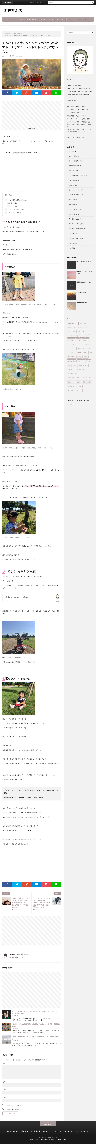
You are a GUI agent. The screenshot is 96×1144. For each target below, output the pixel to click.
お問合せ (42, 19)
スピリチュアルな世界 (75, 228)
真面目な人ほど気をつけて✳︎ (84, 282)
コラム (71, 151)
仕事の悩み (72, 243)
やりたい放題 (71, 331)
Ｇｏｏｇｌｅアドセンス (75, 390)
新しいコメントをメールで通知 (11, 1105)
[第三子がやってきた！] (71, 306)
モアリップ (81, 348)
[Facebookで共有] (7, 92)
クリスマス (71, 340)
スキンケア (86, 340)
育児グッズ (71, 382)
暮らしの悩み (73, 199)
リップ (88, 348)
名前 (4, 1082)
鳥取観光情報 (73, 204)
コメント (5, 1063)
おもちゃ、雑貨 (78, 327)
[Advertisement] (31, 114)
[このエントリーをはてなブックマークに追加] (36, 92)
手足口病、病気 (83, 365)
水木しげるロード (74, 209)
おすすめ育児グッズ (75, 161)
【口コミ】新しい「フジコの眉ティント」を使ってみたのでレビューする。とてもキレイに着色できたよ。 (20, 902)
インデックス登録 (73, 336)
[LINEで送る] (56, 92)
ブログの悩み (73, 156)
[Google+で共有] (27, 92)
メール (4, 1089)
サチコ (78, 340)
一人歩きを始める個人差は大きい (16, 200)
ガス (87, 336)
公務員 (85, 357)
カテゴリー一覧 (53, 19)
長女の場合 (13, 203)
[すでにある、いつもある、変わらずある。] (71, 275)
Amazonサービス (73, 323)
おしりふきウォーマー (86, 323)
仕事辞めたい (71, 357)
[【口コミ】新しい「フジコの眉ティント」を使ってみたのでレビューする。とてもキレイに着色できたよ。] (6, 901)
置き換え (88, 378)
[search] (92, 2)
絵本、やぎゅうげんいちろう (76, 378)
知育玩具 (70, 373)
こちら (82, 137)
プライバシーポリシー (80, 19)
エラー (82, 336)
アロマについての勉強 (75, 224)
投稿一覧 (26, 954)
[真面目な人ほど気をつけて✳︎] (71, 285)
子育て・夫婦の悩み (17, 55)
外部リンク (81, 361)
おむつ (70, 327)
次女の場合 (13, 206)
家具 (69, 365)
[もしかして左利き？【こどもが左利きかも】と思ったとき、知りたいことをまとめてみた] (6, 1014)
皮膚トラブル (82, 369)
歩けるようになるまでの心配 (15, 209)
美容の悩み (72, 170)
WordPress (61, 1139)
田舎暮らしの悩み (74, 219)
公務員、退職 (71, 361)
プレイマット (71, 348)
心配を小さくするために (13, 212)
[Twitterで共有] (17, 92)
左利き (75, 365)
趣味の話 (71, 185)
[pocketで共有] (46, 92)
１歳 (80, 386)
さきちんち (53, 1137)
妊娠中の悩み (73, 180)
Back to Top (47, 1124)
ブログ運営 (86, 344)
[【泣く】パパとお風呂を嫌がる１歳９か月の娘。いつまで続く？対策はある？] (6, 1027)
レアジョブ (71, 352)
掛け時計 (70, 369)
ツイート (69, 404)
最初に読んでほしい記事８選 (27, 19)
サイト (4, 1097)
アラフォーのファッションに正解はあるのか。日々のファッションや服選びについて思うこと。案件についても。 (41, 902)
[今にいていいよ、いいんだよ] (71, 265)
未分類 (71, 248)
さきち (87, 327)
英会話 (78, 382)
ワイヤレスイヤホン (82, 352)
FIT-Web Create (43, 1139)
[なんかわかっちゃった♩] (71, 295)
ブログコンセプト (9, 19)
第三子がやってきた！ (82, 302)
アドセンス (81, 331)
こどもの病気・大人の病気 (77, 175)
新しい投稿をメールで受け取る (11, 1109)
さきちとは (72, 233)
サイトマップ (66, 19)
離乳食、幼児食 (72, 386)
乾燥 (91, 352)
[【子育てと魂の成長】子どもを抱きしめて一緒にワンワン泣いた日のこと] (6, 1039)
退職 (84, 382)
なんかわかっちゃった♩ (83, 292)
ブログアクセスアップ (75, 238)
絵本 (76, 373)
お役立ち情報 (73, 214)
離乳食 (89, 382)
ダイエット (71, 344)
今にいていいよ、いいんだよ (84, 261)
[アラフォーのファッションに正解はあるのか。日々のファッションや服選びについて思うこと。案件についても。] (56, 901)
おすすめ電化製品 (74, 165)
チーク (78, 344)
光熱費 (79, 357)
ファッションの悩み (75, 190)
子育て (88, 361)
